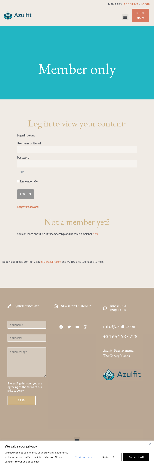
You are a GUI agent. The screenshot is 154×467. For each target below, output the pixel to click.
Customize (82, 457)
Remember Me (28, 181)
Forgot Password (27, 206)
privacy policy (16, 390)
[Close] (150, 443)
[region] (77, 454)
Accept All (136, 457)
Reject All (109, 457)
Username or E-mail (29, 143)
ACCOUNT (131, 4)
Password (23, 157)
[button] (125, 17)
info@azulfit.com (51, 261)
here (96, 233)
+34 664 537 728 (120, 336)
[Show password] (22, 172)
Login (145, 4)
